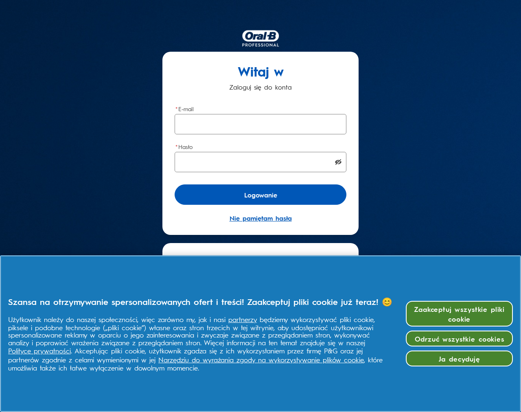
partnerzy (242, 319)
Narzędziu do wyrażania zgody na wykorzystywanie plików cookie (261, 359)
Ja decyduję (459, 358)
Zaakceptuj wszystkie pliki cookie (459, 314)
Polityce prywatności (39, 350)
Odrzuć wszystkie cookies (459, 338)
